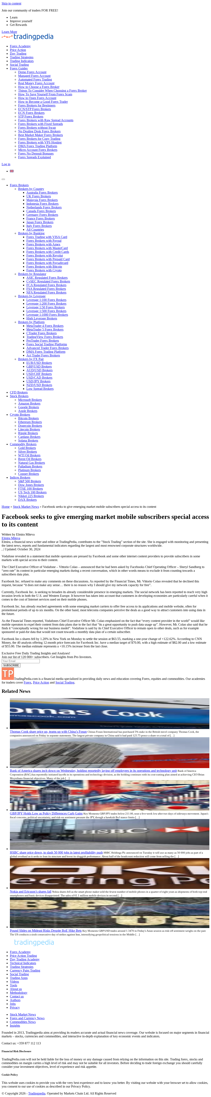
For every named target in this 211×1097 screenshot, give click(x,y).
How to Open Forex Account (37, 98)
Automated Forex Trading (35, 79)
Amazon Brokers (29, 403)
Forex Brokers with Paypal (43, 240)
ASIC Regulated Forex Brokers (47, 277)
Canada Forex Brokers (41, 211)
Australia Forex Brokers (42, 192)
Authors (15, 1000)
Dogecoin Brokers (30, 425)
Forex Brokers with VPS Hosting (40, 142)
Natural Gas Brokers (31, 462)
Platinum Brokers (29, 470)
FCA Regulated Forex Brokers (46, 285)
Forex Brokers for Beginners (36, 105)
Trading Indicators (22, 61)
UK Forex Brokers (38, 196)
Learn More (9, 32)
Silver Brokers (27, 451)
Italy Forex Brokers (39, 226)
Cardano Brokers (29, 437)
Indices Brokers (20, 477)
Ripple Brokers (28, 433)
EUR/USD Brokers (39, 363)
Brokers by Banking (31, 233)
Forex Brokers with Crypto (44, 270)
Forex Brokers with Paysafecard (47, 263)
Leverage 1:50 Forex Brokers (45, 307)
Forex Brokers (19, 185)
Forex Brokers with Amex (43, 244)
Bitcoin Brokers (28, 418)
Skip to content (11, 3)
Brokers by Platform (31, 322)
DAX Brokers (27, 499)
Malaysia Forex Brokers (42, 200)
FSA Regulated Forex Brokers (46, 288)
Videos (14, 981)
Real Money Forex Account (36, 83)
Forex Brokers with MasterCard (47, 248)
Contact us (17, 996)
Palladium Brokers (30, 466)
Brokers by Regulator (32, 274)
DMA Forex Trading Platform (37, 146)
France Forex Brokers (40, 218)
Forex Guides (19, 68)
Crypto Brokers (20, 414)
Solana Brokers (28, 440)
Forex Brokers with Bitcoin (44, 266)
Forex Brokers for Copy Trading (39, 138)
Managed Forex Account (34, 76)
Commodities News (23, 1022)
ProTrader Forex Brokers (42, 340)
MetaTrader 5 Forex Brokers (44, 329)
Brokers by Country (31, 189)
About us (16, 989)
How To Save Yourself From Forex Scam (45, 94)
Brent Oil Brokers (29, 459)
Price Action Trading (23, 955)
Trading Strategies (21, 57)
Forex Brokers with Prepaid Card (48, 259)
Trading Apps (19, 978)
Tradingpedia (36, 1093)
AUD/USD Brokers (39, 370)
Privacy (15, 1007)
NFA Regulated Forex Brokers (46, 292)
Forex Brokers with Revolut (44, 255)
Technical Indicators (23, 963)
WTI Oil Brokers (29, 455)
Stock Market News (26, 506)
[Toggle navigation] (3, 179)
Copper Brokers (28, 474)
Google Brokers (28, 407)
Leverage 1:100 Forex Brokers (46, 300)
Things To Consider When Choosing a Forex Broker (52, 90)
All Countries (35, 229)
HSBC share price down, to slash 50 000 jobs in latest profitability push (56, 852)
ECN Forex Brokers (31, 113)
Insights (15, 1025)
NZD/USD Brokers (39, 385)
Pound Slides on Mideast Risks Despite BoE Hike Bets (46, 930)
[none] (109, 171)
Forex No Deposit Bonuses (36, 153)
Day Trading (18, 53)
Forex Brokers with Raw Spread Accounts (45, 120)
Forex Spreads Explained (34, 157)
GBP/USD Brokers (39, 366)
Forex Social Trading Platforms (46, 344)
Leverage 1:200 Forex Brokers (46, 303)
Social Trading (19, 64)
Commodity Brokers (23, 444)
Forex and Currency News (27, 1018)
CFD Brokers (19, 392)
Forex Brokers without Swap (37, 127)
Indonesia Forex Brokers (42, 203)
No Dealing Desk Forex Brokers (39, 131)
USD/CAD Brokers (39, 377)
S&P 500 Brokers (29, 481)
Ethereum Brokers (30, 422)
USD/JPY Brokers (38, 381)
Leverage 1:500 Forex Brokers (46, 311)
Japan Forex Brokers (39, 222)
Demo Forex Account (32, 72)
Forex (27, 682)
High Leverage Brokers (41, 318)
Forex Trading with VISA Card (46, 237)
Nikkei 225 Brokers (31, 496)
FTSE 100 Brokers (30, 488)
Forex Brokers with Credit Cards (47, 251)
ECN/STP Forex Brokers (34, 109)
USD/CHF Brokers (39, 374)
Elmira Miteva (11, 538)
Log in (6, 164)
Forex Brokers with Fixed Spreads (40, 124)
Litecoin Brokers (29, 429)
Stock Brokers (19, 396)
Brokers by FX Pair (31, 359)
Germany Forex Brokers (42, 214)
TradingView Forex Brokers (44, 337)
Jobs (13, 1004)
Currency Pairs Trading (25, 970)
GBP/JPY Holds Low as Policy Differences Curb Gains (46, 813)
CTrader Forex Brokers (41, 333)
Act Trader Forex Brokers (43, 355)
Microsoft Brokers (30, 400)
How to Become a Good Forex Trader (43, 101)
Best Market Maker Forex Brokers (40, 135)
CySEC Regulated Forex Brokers (48, 281)
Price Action (18, 50)
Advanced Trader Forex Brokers (47, 348)
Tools (13, 985)
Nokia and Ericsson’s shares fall (30, 891)
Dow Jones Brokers (31, 485)
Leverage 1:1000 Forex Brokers (47, 314)
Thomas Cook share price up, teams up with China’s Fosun (48, 731)
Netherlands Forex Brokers (44, 207)
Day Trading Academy (25, 959)
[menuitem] (12, 171)
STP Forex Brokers (30, 116)
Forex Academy (20, 46)
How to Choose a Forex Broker (38, 87)
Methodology (18, 992)
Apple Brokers (27, 411)
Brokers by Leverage (32, 296)
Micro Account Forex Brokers (37, 150)
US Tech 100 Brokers (32, 492)
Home (6, 506)
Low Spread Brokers (40, 388)
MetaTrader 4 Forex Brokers (44, 325)
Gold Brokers (27, 448)
